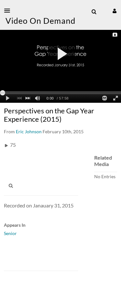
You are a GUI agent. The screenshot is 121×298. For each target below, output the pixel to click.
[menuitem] (94, 12)
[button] (9, 10)
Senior (10, 233)
